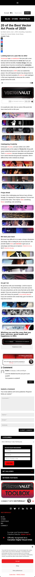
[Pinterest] (17, 42)
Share (3, 202)
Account (6, 13)
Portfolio (25, 19)
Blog (7, 19)
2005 (15, 70)
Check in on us (27, 246)
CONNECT (4, 525)
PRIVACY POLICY (20, 574)
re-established (15, 58)
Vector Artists (11, 34)
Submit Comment (26, 430)
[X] (17, 38)
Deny (17, 566)
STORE (3, 519)
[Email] (17, 48)
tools (11, 243)
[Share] (17, 51)
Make (22, 199)
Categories (7, 437)
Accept (17, 561)
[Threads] (17, 46)
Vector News (19, 34)
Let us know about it (25, 294)
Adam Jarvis (6, 32)
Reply (31, 382)
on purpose (8, 153)
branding (21, 32)
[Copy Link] (17, 50)
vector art (22, 75)
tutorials (18, 243)
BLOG (3, 517)
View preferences (17, 570)
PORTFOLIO (5, 521)
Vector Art (4, 34)
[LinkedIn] (17, 44)
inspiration (28, 32)
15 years (10, 147)
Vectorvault (4, 58)
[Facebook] (17, 40)
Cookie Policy (12, 574)
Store (15, 19)
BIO (2, 523)
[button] (32, 547)
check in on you (9, 248)
